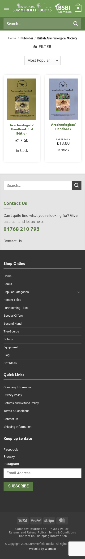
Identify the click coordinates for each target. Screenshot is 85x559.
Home (12, 38)
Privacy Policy (13, 395)
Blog (6, 355)
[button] (6, 8)
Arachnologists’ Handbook (63, 126)
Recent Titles (12, 299)
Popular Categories (16, 292)
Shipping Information (17, 426)
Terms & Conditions (17, 411)
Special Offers (13, 315)
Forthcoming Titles (16, 308)
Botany (8, 339)
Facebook (11, 449)
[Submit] (76, 23)
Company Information (18, 387)
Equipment (11, 347)
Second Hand (12, 323)
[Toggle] (78, 292)
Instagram (11, 464)
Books (8, 284)
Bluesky (9, 457)
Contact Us (11, 419)
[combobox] (42, 23)
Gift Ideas (10, 363)
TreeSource (11, 331)
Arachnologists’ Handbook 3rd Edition (22, 129)
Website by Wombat (42, 548)
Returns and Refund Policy (21, 403)
